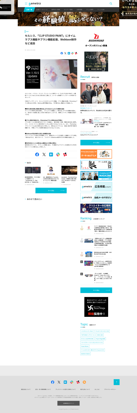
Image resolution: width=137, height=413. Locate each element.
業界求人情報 (55, 9)
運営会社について (26, 389)
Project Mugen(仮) (100, 338)
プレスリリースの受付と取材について (65, 389)
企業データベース (41, 9)
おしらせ (97, 389)
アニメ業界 (89, 9)
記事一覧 (29, 9)
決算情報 (79, 9)
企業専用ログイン (68, 403)
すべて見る (51, 190)
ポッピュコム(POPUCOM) (87, 338)
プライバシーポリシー (110, 389)
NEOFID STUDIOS (85, 354)
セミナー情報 (68, 9)
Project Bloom (84, 346)
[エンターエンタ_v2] (96, 61)
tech (27, 31)
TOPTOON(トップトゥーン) (87, 335)
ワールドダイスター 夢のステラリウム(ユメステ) (92, 350)
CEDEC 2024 (100, 335)
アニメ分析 (100, 9)
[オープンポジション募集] (96, 40)
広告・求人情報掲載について (43, 389)
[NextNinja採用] (96, 307)
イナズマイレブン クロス (87, 331)
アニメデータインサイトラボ (102, 331)
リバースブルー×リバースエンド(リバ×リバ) (92, 342)
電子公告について (85, 389)
